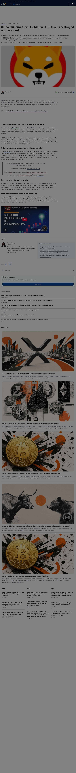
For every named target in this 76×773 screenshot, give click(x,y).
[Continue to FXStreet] (72, 3)
